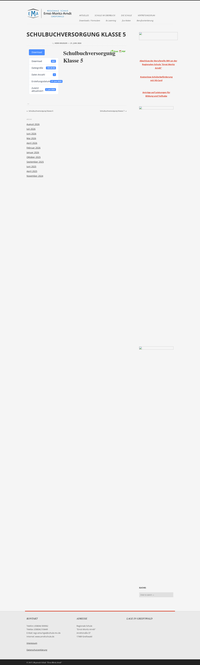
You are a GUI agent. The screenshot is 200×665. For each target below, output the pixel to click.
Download (37, 52)
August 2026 (33, 124)
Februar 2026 (33, 147)
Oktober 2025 (34, 157)
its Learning (111, 20)
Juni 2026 (31, 133)
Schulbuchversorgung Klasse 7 (113, 111)
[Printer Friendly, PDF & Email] (118, 50)
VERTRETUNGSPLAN (146, 15)
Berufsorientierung (145, 20)
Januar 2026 (33, 152)
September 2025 (35, 161)
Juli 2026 (31, 128)
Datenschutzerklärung (37, 650)
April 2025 (32, 171)
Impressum (32, 643)
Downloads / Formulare (89, 20)
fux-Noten (126, 20)
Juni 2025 (31, 166)
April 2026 (32, 143)
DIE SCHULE (126, 15)
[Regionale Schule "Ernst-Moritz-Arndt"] (50, 18)
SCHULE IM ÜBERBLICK (105, 15)
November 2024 (35, 175)
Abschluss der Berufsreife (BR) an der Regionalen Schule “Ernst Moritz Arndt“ (158, 64)
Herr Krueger (61, 43)
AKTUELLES (84, 15)
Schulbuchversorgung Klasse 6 (40, 111)
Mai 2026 (31, 138)
